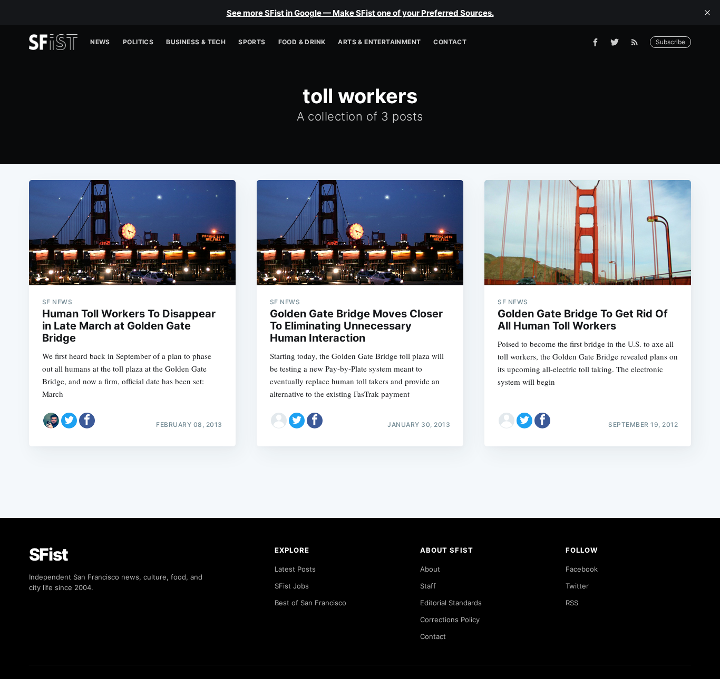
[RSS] (637, 42)
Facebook (582, 569)
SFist (48, 554)
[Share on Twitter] (69, 421)
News (100, 42)
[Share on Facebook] (87, 421)
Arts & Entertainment (379, 42)
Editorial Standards (451, 602)
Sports (251, 42)
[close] (707, 12)
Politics (138, 42)
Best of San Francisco (310, 602)
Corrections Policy (450, 619)
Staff (428, 586)
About (430, 569)
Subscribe (670, 42)
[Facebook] (595, 42)
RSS (572, 602)
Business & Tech (196, 42)
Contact (449, 42)
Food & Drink (302, 42)
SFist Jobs (292, 586)
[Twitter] (615, 42)
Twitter (577, 586)
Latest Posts (295, 569)
